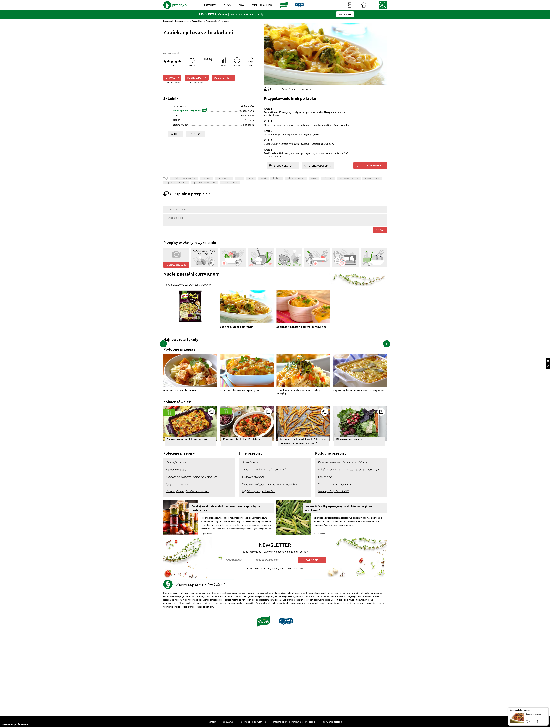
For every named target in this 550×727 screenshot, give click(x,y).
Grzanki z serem (251, 462)
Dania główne (198, 21)
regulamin (228, 721)
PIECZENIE (328, 178)
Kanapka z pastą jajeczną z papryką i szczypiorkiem (270, 483)
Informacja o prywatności (253, 721)
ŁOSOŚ (263, 178)
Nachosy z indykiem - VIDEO (333, 491)
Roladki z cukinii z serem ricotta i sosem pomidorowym (348, 469)
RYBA (251, 178)
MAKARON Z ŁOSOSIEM (349, 178)
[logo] (175, 5)
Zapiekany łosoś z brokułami (237, 326)
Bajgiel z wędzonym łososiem (258, 491)
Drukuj (171, 77)
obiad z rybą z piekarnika (184, 178)
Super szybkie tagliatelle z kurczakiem (187, 491)
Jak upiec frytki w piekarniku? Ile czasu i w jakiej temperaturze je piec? (303, 441)
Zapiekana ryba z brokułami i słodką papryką (298, 392)
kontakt (212, 721)
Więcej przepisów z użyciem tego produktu (187, 284)
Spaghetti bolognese (177, 483)
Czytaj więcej (206, 534)
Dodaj (380, 229)
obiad (313, 178)
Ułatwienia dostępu (332, 721)
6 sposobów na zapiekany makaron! (188, 439)
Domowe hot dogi (176, 469)
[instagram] (547, 366)
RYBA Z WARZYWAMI (296, 178)
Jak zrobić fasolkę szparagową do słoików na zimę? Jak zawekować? (338, 508)
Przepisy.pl (168, 21)
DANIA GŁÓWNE (224, 178)
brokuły (276, 178)
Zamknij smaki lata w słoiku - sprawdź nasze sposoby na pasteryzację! (226, 508)
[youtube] (547, 361)
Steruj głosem (318, 165)
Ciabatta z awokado (253, 476)
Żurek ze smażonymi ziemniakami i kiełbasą (342, 462)
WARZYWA (206, 178)
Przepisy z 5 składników (204, 182)
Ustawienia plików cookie (15, 724)
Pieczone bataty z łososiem (179, 390)
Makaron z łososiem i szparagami (240, 390)
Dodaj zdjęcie (176, 264)
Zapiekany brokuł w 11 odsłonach (243, 439)
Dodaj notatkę (371, 165)
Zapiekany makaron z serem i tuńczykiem (301, 326)
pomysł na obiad (230, 182)
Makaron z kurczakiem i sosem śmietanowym (191, 476)
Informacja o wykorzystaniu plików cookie (294, 721)
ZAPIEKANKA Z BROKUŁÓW (176, 182)
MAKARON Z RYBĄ (372, 178)
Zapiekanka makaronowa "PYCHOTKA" (263, 469)
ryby (240, 178)
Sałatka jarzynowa (176, 462)
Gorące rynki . (325, 476)
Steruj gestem (283, 165)
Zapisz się (312, 560)
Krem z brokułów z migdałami (334, 483)
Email (174, 133)
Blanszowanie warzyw (349, 439)
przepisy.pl (174, 53)
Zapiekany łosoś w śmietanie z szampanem (358, 390)
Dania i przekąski (182, 21)
